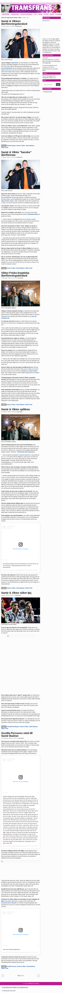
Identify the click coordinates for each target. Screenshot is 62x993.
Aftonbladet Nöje (32, 214)
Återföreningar (11, 145)
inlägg (9, 85)
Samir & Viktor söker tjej (16, 592)
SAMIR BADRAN (15, 846)
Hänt (13, 321)
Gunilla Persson (12, 966)
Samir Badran (30, 145)
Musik (40, 14)
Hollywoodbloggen (26, 14)
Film (35, 14)
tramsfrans (19, 26)
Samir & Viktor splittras (15, 409)
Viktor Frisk (4, 147)
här (55, 77)
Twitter (52, 67)
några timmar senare (7, 201)
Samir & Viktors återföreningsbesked (14, 22)
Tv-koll (46, 14)
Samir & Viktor (20, 145)
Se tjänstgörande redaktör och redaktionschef (15, 987)
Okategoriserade (47, 91)
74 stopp (27, 703)
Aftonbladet (5, 14)
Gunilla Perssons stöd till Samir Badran (16, 734)
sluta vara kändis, (31, 389)
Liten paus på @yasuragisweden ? (12, 949)
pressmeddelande (6, 68)
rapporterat (14, 62)
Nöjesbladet (15, 14)
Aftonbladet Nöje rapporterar (26, 452)
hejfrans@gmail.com (49, 59)
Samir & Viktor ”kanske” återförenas (16, 153)
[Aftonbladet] (7, 1)
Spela (52, 14)
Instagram (45, 67)
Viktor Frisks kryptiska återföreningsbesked (15, 274)
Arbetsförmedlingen (13, 726)
